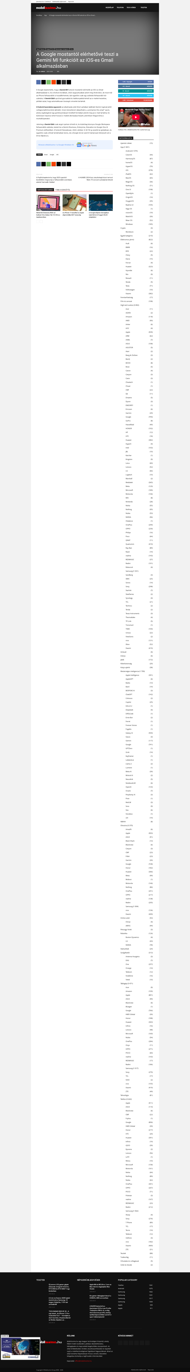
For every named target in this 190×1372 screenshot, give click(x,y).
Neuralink (129, 779)
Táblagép (124, 983)
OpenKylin (130, 193)
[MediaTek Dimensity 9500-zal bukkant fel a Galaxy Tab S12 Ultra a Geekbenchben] (48, 202)
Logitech (129, 475)
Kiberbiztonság (126, 663)
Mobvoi (129, 879)
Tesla (127, 286)
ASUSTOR (129, 347)
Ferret (128, 721)
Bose (127, 367)
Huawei (128, 266)
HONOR (129, 428)
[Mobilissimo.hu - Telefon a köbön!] (49, 1342)
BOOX (128, 363)
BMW (128, 247)
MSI (127, 498)
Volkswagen (130, 290)
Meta (128, 486)
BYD (127, 251)
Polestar (129, 1195)
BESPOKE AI (130, 690)
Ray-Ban (129, 548)
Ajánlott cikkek (126, 143)
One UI (128, 189)
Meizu (128, 1161)
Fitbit (128, 856)
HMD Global (130, 1014)
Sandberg (129, 575)
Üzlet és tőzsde (126, 1265)
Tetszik (150, 81)
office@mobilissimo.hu (83, 1361)
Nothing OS (130, 185)
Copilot (128, 702)
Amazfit (129, 829)
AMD (128, 320)
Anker (128, 324)
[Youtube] (147, 1343)
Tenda (128, 609)
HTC (127, 436)
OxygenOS (130, 201)
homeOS (129, 162)
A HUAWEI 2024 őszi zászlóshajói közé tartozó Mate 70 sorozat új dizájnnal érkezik (95, 179)
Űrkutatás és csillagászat (130, 1261)
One (72, 49)
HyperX (128, 444)
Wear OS (129, 220)
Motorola (129, 494)
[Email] (59, 82)
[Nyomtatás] (64, 82)
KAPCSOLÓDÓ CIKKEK (45, 190)
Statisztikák (125, 949)
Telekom (129, 972)
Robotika (124, 933)
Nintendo (129, 502)
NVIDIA (128, 517)
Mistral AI (129, 775)
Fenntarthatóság (127, 297)
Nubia (128, 513)
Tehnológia (125, 1095)
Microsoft (129, 490)
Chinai (128, 922)
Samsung (129, 571)
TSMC (128, 629)
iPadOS (128, 174)
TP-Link (128, 621)
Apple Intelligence (132, 675)
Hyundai (129, 270)
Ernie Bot (129, 717)
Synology (129, 598)
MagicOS (129, 182)
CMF (127, 390)
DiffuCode (129, 714)
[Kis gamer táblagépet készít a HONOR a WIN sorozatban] (82, 1298)
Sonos (128, 582)
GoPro (128, 421)
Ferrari (128, 263)
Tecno (128, 1230)
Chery (128, 255)
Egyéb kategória (126, 236)
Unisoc (128, 633)
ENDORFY (129, 405)
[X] (43, 82)
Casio (128, 378)
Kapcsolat (71, 1)
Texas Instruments (132, 613)
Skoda (128, 282)
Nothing (129, 509)
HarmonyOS (130, 158)
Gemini (43, 49)
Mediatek (129, 482)
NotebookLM (131, 783)
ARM (127, 336)
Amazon (129, 317)
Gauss (128, 737)
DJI (127, 394)
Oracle (128, 791)
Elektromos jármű (127, 239)
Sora (127, 806)
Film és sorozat (126, 301)
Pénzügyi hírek (126, 929)
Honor (128, 868)
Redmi (128, 563)
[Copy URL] (69, 82)
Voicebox (129, 814)
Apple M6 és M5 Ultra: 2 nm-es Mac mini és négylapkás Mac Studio (100, 1287)
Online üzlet (125, 918)
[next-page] (41, 221)
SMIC (128, 579)
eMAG (128, 926)
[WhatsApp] (48, 82)
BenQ (128, 359)
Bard (127, 687)
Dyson (128, 401)
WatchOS (129, 216)
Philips (128, 532)
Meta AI (129, 771)
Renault (128, 278)
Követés (149, 86)
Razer (128, 552)
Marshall (129, 478)
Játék (122, 660)
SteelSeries (130, 594)
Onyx (128, 1045)
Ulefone (129, 1238)
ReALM (128, 802)
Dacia (128, 259)
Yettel (128, 980)
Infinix (128, 1026)
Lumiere (129, 768)
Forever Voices (131, 725)
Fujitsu (128, 1118)
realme (128, 556)
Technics (129, 606)
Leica (128, 463)
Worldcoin (129, 232)
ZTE (127, 1091)
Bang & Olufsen (132, 355)
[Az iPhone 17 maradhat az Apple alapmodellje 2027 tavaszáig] (75, 202)
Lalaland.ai (130, 760)
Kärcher (129, 455)
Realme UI (129, 205)
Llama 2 (129, 764)
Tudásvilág (125, 1257)
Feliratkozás (147, 100)
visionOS (129, 212)
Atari (127, 351)
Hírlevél (123, 652)
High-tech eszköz (127, 305)
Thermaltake (130, 617)
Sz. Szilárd (42, 71)
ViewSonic (129, 636)
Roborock (129, 567)
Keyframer (130, 756)
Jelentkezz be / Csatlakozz (43, 1)
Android (129, 151)
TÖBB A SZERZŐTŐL (62, 190)
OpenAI (128, 787)
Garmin (128, 413)
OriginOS (129, 197)
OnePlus (129, 525)
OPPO (128, 529)
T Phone (129, 1222)
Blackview (129, 845)
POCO (128, 1053)
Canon (128, 370)
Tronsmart (129, 625)
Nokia (128, 505)
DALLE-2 (129, 706)
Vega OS (129, 209)
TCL (127, 602)
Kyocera (129, 1149)
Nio (127, 274)
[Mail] (131, 1343)
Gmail (46, 154)
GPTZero (129, 748)
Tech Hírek (131, 7)
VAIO (128, 1080)
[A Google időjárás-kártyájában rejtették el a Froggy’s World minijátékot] (101, 202)
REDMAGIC (130, 559)
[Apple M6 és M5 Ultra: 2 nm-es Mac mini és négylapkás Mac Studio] (82, 1287)
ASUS (128, 344)
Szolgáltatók (125, 953)
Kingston (129, 459)
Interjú (123, 656)
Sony (127, 586)
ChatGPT (129, 694)
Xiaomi (128, 293)
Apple (128, 332)
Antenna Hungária (132, 956)
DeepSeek (129, 710)
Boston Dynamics (132, 937)
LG (127, 471)
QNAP (128, 540)
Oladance (129, 521)
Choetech (129, 382)
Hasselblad (130, 424)
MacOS (128, 178)
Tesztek (144, 7)
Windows (129, 224)
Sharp (128, 1215)
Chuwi (128, 386)
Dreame (129, 397)
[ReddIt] (53, 82)
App (45, 15)
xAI (127, 818)
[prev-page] (37, 221)
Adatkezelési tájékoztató (59, 1)
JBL (127, 451)
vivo (127, 640)
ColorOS (129, 155)
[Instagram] (125, 1343)
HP (127, 432)
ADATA (128, 313)
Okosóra (124, 825)
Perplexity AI (130, 794)
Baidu (128, 683)
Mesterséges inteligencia (62, 49)
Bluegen (129, 1006)
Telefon (120, 7)
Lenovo (128, 467)
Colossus (129, 698)
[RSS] (136, 1343)
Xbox (128, 644)
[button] (151, 8)
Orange (128, 968)
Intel (127, 448)
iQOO (128, 1145)
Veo (127, 810)
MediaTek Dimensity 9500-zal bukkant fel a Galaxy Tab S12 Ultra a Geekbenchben (48, 215)
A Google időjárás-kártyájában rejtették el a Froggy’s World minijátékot (99, 215)
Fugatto (128, 729)
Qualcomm (130, 544)
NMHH (123, 821)
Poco (127, 536)
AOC (127, 328)
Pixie (127, 798)
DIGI (127, 960)
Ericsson (129, 409)
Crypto (123, 228)
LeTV (127, 1157)
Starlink (128, 590)
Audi (127, 243)
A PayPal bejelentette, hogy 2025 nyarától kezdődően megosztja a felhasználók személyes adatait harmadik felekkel (54, 180)
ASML (128, 340)
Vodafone (129, 976)
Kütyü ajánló (125, 667)
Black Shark (130, 841)
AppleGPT (129, 679)
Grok (127, 752)
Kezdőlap (110, 7)
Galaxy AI (129, 733)
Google (48, 49)
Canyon (128, 374)
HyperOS (129, 166)
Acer (127, 309)
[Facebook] (38, 82)
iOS (53, 49)
